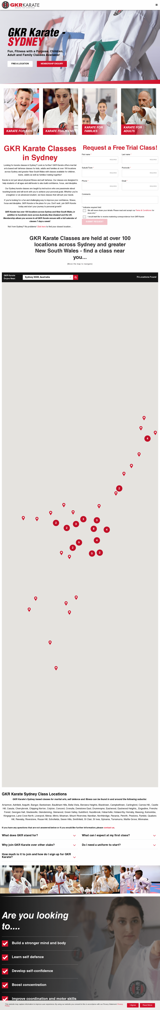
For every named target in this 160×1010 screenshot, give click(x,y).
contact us (109, 828)
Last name (126, 155)
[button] (73, 512)
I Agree (133, 1005)
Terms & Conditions (143, 211)
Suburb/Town (88, 168)
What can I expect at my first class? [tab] (106, 835)
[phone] (100, 186)
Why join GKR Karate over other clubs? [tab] (28, 845)
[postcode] (140, 173)
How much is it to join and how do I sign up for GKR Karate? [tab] (36, 856)
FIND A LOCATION (20, 64)
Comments (86, 194)
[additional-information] (120, 199)
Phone (85, 181)
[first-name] (100, 159)
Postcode (126, 168)
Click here (41, 227)
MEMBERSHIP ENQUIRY (52, 64)
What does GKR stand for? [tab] (20, 835)
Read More (147, 1005)
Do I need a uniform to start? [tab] (101, 845)
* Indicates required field (91, 207)
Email (124, 181)
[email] (140, 186)
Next (147, 879)
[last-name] (140, 159)
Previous (13, 879)
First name (86, 155)
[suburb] (100, 173)
